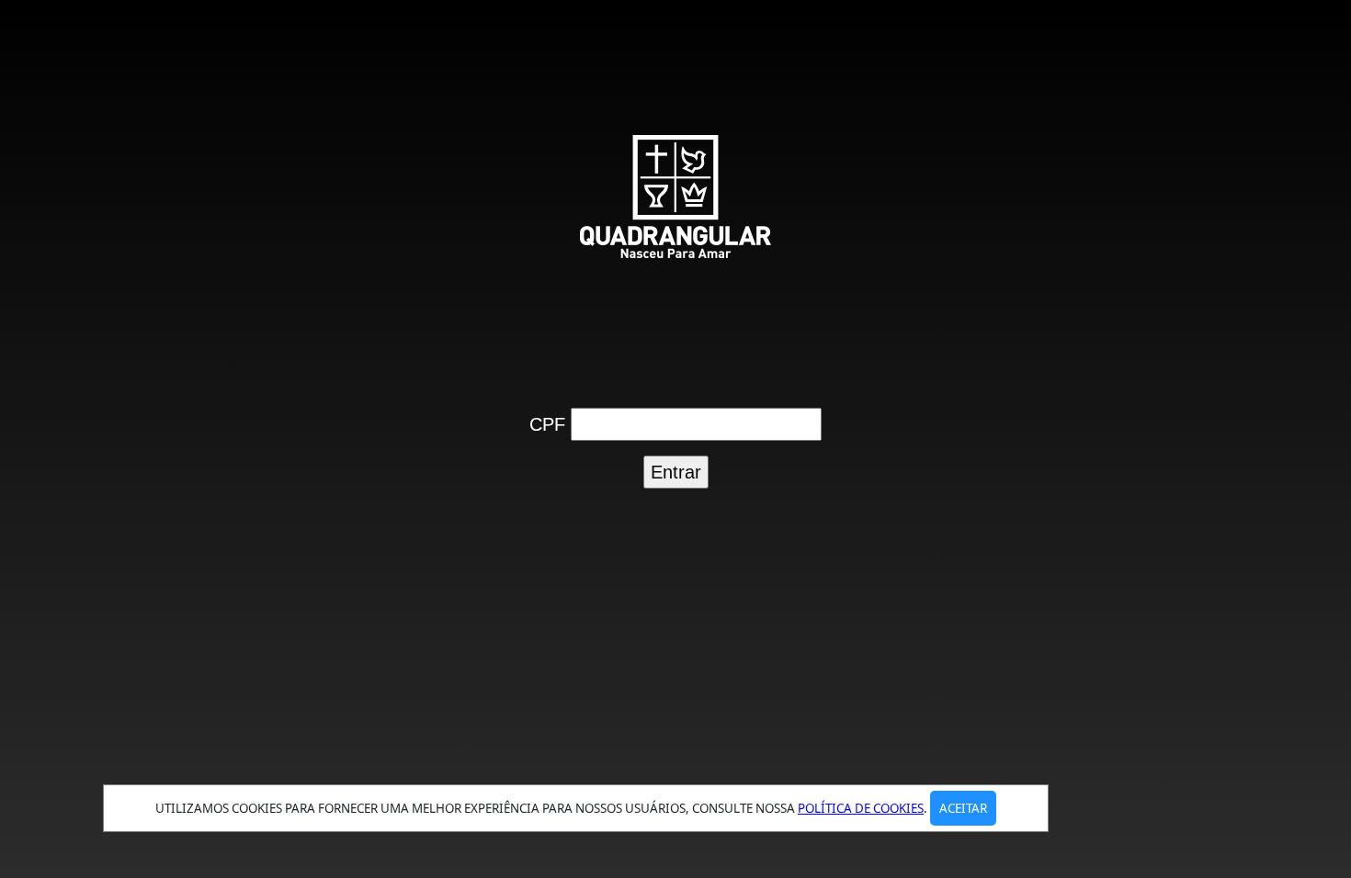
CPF (547, 424)
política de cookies (861, 808)
